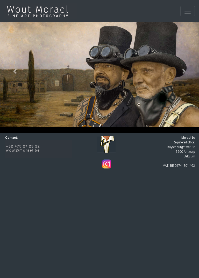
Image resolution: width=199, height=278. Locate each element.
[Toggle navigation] (187, 11)
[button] (15, 71)
